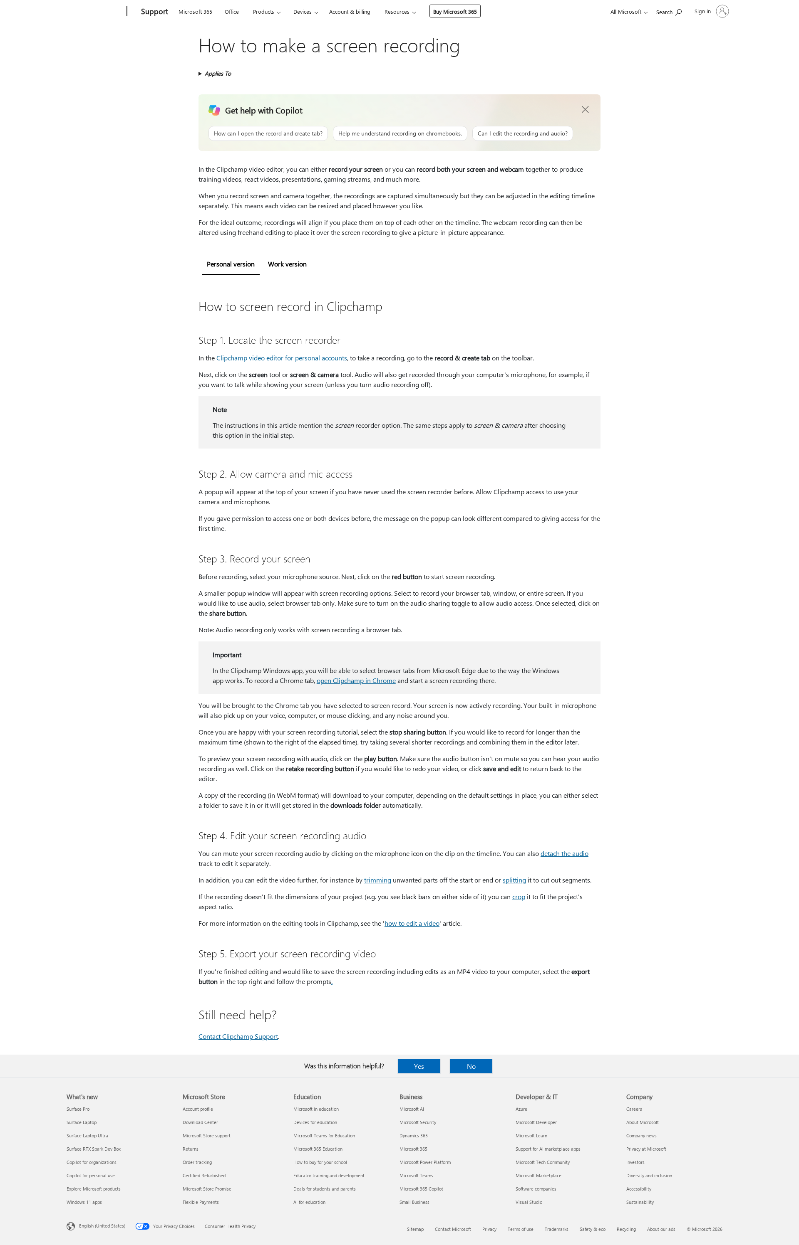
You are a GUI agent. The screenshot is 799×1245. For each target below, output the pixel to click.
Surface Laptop (82, 1122)
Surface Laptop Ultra (87, 1135)
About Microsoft (642, 1122)
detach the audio (564, 853)
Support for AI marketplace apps (548, 1149)
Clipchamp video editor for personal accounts (281, 357)
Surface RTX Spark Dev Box (94, 1149)
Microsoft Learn (531, 1135)
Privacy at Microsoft (646, 1149)
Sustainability (640, 1202)
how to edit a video (412, 923)
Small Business (414, 1202)
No (471, 1066)
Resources (397, 11)
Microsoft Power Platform (425, 1162)
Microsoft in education (316, 1109)
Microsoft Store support (207, 1135)
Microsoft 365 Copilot (421, 1189)
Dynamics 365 (414, 1135)
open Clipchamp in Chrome (356, 680)
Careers (634, 1109)
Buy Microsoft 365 (455, 11)
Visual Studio (529, 1202)
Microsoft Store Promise (207, 1189)
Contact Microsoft (453, 1229)
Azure (521, 1109)
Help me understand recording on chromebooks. (400, 133)
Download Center (200, 1122)
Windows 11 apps (84, 1202)
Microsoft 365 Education (317, 1149)
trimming (377, 879)
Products (263, 11)
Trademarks (556, 1229)
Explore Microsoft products (94, 1189)
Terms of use (520, 1229)
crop (518, 896)
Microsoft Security (418, 1122)
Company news (641, 1135)
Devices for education (315, 1122)
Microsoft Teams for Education (324, 1135)
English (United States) (102, 1226)
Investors (635, 1162)
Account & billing (349, 11)
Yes (419, 1066)
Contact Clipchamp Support (238, 1036)
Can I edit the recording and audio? (523, 133)
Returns (191, 1149)
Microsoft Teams (416, 1175)
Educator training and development (329, 1175)
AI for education (309, 1202)
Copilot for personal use (91, 1175)
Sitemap (415, 1229)
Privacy (489, 1229)
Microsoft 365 (195, 11)
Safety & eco (592, 1229)
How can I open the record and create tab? (268, 133)
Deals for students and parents (324, 1189)
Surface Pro (78, 1109)
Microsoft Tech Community (543, 1162)
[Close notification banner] (586, 110)
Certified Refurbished (204, 1175)
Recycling (626, 1229)
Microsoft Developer (536, 1122)
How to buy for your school (320, 1162)
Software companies (536, 1189)
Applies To (218, 73)
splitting (514, 879)
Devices (302, 11)
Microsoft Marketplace (538, 1175)
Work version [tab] (287, 263)
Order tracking (197, 1162)
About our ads (661, 1229)
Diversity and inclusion (649, 1175)
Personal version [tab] (231, 263)
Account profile (198, 1109)
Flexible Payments (201, 1202)
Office (232, 11)
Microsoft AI (412, 1109)
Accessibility (638, 1189)
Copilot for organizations (92, 1162)
